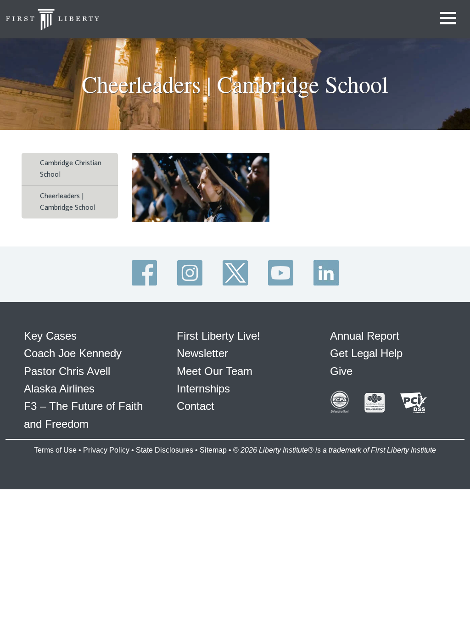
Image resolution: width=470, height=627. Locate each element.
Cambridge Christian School (70, 169)
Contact (195, 406)
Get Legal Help (366, 353)
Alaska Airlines (59, 388)
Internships (203, 388)
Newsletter (202, 353)
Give (341, 371)
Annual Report (364, 336)
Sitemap (213, 450)
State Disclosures (164, 450)
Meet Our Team (214, 371)
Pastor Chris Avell (67, 371)
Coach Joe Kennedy (73, 353)
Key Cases (50, 336)
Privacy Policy (106, 450)
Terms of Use (55, 450)
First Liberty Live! (218, 336)
